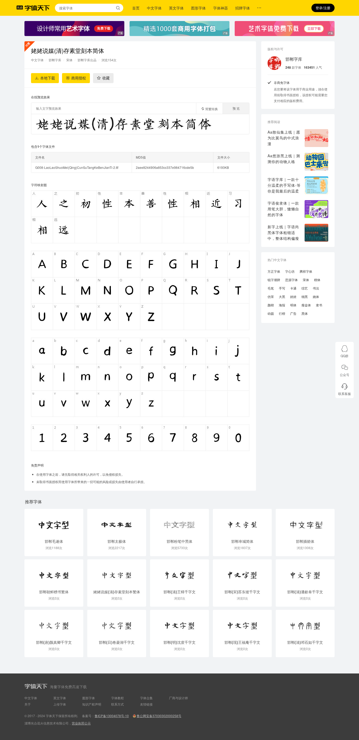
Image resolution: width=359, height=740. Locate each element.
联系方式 (117, 704)
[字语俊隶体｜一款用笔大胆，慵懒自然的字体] (316, 209)
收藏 (106, 78)
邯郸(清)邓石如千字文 (305, 642)
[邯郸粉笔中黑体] (179, 522)
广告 (293, 313)
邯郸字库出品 (87, 60)
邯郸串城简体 (242, 541)
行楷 (282, 313)
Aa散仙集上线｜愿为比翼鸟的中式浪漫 (284, 137)
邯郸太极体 (116, 541)
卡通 (293, 288)
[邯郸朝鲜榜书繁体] (53, 572)
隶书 (319, 305)
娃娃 (293, 296)
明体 (293, 305)
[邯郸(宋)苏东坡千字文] (242, 572)
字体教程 (117, 698)
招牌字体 (242, 8)
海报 (282, 305)
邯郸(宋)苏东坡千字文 (242, 591)
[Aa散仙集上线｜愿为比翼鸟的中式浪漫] (316, 138)
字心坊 (290, 271)
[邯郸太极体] (116, 522)
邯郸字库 (55, 60)
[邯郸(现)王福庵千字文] (242, 623)
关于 (27, 704)
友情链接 (146, 704)
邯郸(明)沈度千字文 (179, 642)
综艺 (304, 288)
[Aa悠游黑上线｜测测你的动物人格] (316, 162)
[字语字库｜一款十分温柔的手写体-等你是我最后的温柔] (316, 185)
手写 (282, 288)
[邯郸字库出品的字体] (274, 63)
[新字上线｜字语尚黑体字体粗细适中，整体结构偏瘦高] (316, 233)
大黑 (282, 296)
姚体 (316, 296)
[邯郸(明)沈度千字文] (179, 623)
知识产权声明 (91, 704)
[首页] (37, 8)
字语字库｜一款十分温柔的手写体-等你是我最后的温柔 (284, 185)
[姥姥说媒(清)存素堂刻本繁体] (116, 572)
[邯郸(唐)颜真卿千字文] (53, 623)
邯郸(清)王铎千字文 (179, 591)
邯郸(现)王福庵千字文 (242, 642)
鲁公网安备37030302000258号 (159, 715)
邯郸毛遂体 (54, 541)
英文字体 (176, 8)
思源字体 (291, 279)
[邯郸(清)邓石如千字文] (305, 623)
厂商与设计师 (178, 698)
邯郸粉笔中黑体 (179, 541)
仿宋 (271, 296)
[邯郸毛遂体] (53, 522)
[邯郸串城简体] (242, 522)
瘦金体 (306, 305)
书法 (316, 288)
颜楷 (271, 305)
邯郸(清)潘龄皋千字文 (305, 591)
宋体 (69, 60)
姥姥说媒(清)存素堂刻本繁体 (116, 591)
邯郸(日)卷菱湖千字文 (117, 642)
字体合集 (146, 698)
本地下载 (47, 78)
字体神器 (220, 8)
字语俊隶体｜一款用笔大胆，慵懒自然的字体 (283, 208)
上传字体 (59, 704)
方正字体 (274, 271)
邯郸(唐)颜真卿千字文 (54, 642)
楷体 (317, 279)
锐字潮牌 (274, 279)
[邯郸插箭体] (305, 522)
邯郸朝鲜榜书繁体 (54, 591)
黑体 (304, 313)
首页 (136, 8)
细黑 (304, 296)
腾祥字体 (306, 271)
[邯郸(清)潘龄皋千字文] (305, 572)
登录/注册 (323, 7)
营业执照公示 (81, 723)
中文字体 (154, 8)
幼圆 (271, 313)
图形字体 (198, 8)
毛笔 (271, 288)
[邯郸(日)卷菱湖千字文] (116, 623)
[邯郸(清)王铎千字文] (179, 572)
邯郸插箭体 (305, 541)
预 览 (236, 108)
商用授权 (78, 78)
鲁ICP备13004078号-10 (112, 715)
